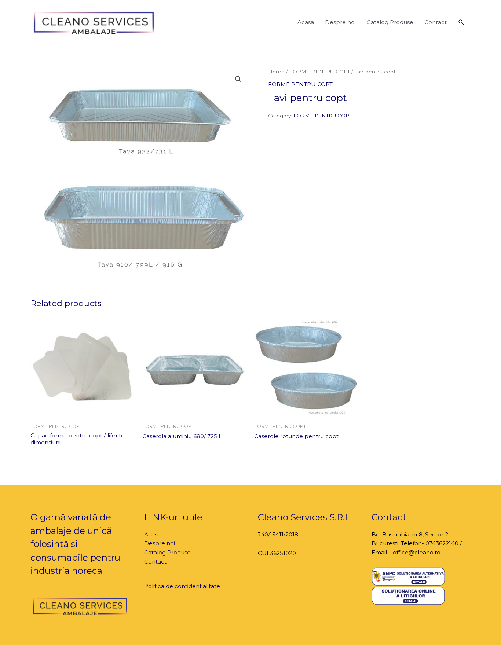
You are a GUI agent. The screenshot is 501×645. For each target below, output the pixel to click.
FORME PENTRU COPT (319, 71)
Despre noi (340, 22)
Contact (435, 22)
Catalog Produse (390, 22)
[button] (461, 22)
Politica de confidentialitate (182, 586)
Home (276, 71)
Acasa (305, 22)
